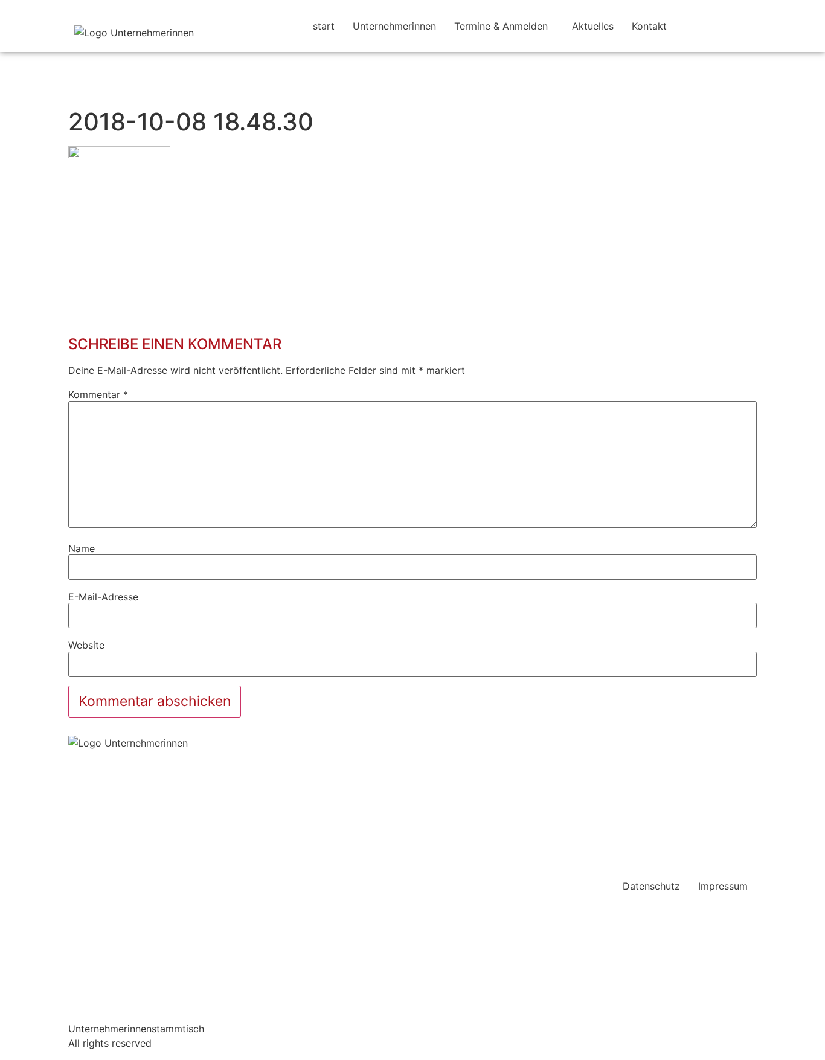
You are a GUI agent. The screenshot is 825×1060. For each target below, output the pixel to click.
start (324, 26)
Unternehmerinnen (394, 26)
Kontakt (649, 26)
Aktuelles (593, 26)
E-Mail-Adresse (103, 597)
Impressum (723, 886)
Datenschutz (651, 886)
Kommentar (98, 394)
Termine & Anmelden (501, 26)
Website (86, 645)
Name (81, 548)
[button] (504, 26)
